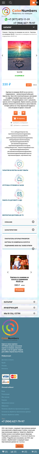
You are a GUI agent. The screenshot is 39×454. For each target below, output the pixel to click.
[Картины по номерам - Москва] (19, 8)
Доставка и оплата (8, 360)
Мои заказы (5, 397)
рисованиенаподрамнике (19, 143)
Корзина (4, 400)
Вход (3, 391)
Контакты (5, 368)
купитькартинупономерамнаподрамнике (19, 138)
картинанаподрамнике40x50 (19, 141)
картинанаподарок (14, 155)
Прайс (4, 362)
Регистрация (6, 394)
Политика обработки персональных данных (15, 409)
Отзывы (4, 365)
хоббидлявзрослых (11, 147)
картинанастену (26, 155)
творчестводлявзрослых (26, 147)
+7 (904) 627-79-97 (13, 421)
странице (22, 442)
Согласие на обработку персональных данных (16, 411)
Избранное (5, 406)
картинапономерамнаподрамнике (19, 134)
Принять (19, 446)
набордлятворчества (21, 132)
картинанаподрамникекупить (19, 149)
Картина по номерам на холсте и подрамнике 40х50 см (19, 279)
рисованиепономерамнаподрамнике (19, 151)
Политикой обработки (28, 436)
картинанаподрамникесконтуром (19, 145)
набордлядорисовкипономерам (19, 139)
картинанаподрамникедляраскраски (19, 153)
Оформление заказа (8, 403)
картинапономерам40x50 (19, 136)
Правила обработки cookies (10, 414)
